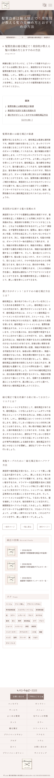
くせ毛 (34, 632)
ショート (9, 626)
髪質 (15, 637)
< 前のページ (10, 526)
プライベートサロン (34, 604)
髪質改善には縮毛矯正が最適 (21, 106)
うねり (35, 637)
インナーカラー (11, 632)
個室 (40, 632)
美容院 (34, 626)
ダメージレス (10, 643)
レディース (21, 615)
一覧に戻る (27, 526)
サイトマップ (40, 753)
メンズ (8, 637)
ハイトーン (18, 626)
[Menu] (50, 5)
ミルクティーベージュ (25, 610)
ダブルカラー (24, 632)
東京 (19, 621)
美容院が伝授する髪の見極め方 (22, 110)
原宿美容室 (39, 610)
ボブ (34, 621)
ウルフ (30, 615)
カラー (13, 615)
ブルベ (41, 621)
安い (13, 621)
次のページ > (44, 526)
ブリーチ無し (19, 604)
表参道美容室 (10, 610)
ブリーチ (23, 637)
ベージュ (9, 604)
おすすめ (39, 615)
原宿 (27, 626)
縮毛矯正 (27, 621)
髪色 (7, 621)
